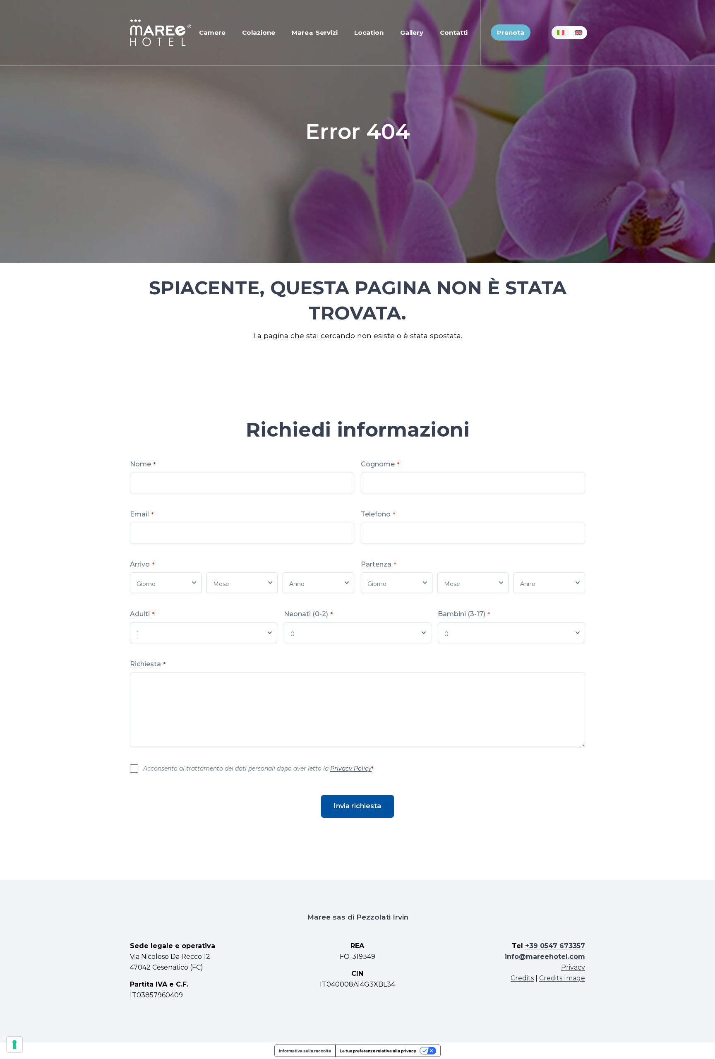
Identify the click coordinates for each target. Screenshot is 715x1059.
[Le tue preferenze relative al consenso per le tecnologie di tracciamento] (14, 1044)
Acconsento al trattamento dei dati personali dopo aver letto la (258, 768)
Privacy (573, 967)
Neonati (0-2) (308, 614)
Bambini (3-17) (464, 614)
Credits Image (562, 978)
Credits (522, 978)
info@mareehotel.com (545, 957)
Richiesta (148, 664)
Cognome (380, 464)
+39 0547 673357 (555, 946)
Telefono (378, 514)
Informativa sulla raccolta (305, 1050)
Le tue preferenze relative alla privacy (378, 1050)
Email (142, 514)
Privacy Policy (351, 768)
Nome (143, 464)
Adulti (142, 614)
